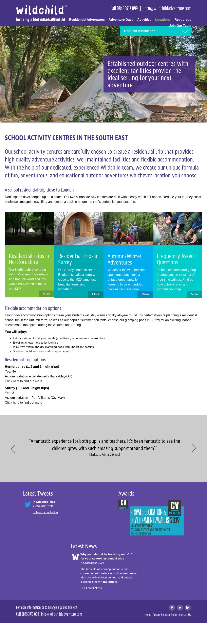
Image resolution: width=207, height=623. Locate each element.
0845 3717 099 (127, 8)
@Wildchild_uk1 (44, 501)
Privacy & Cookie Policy (165, 615)
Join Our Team (180, 25)
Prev (13, 448)
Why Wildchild (54, 19)
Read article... (109, 581)
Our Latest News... (92, 588)
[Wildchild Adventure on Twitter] (180, 608)
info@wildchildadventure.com (167, 8)
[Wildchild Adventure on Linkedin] (188, 608)
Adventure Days (121, 19)
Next (193, 448)
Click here (12, 381)
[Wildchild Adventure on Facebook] (172, 608)
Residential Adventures (87, 19)
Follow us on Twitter (45, 512)
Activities (144, 19)
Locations (163, 19)
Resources (182, 19)
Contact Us (185, 615)
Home (148, 615)
